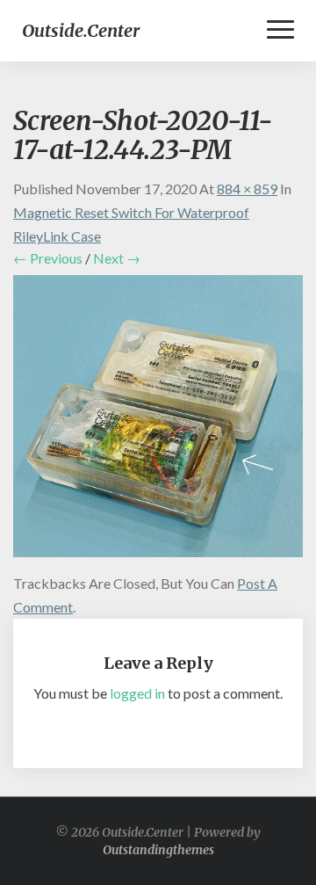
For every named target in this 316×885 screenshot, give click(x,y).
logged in (137, 693)
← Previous (48, 258)
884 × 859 (247, 188)
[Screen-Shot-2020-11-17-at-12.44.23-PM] (158, 421)
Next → (116, 258)
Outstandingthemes (158, 850)
